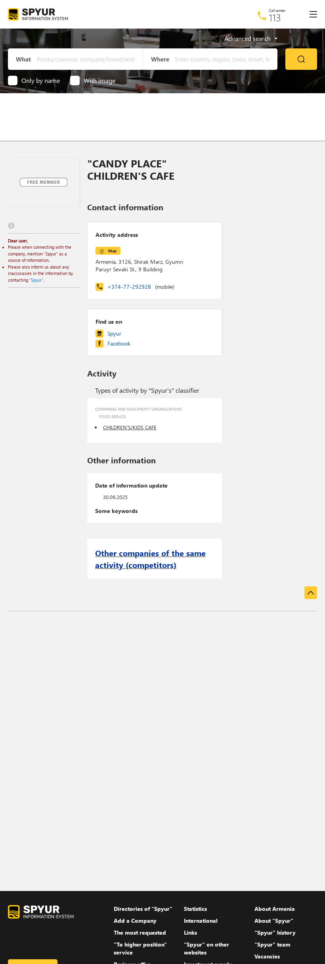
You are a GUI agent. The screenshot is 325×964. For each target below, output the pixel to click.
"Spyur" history (275, 932)
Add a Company (135, 920)
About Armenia (274, 908)
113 (275, 17)
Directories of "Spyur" (143, 908)
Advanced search (247, 38)
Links (190, 932)
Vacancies (267, 956)
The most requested (140, 932)
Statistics (195, 908)
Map (112, 250)
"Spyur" (36, 279)
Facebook (118, 343)
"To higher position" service (140, 948)
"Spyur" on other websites (206, 948)
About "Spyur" (273, 920)
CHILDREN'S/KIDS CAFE (130, 427)
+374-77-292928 (140, 286)
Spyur (114, 333)
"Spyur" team (272, 944)
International (201, 920)
